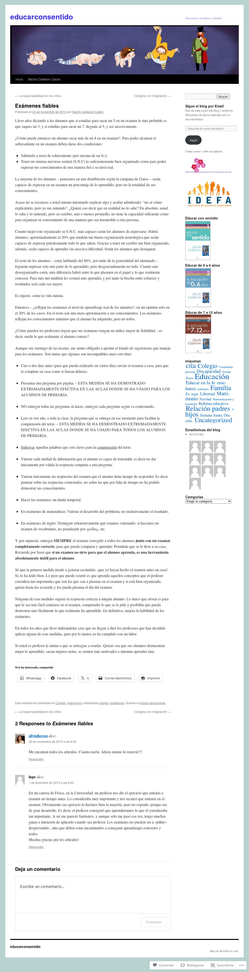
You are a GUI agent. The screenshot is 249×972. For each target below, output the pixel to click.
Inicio (19, 79)
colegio (104, 703)
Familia (220, 387)
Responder (36, 759)
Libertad (207, 393)
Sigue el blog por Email (204, 106)
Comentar (153, 922)
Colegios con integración (152, 96)
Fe (188, 393)
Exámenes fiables (37, 105)
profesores (117, 703)
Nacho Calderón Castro (44, 79)
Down (189, 378)
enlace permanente (152, 703)
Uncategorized (213, 419)
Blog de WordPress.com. (224, 951)
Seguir (193, 140)
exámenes (74, 703)
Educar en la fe (200, 382)
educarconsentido (41, 16)
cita (191, 365)
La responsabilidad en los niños (38, 96)
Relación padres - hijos (209, 411)
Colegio (60, 703)
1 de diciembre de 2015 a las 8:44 (51, 782)
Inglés (194, 394)
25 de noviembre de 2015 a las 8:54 (52, 741)
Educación (212, 376)
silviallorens (38, 735)
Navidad (205, 399)
